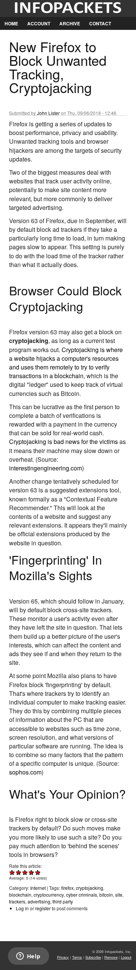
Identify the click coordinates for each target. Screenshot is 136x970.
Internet (38, 888)
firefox (67, 888)
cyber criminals (81, 894)
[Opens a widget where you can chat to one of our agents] (28, 956)
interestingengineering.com (45, 468)
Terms (77, 957)
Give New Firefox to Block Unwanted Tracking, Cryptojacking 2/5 (18, 872)
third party (63, 901)
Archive (69, 23)
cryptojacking (89, 888)
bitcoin (106, 894)
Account (38, 23)
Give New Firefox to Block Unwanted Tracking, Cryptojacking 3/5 (25, 872)
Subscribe (93, 957)
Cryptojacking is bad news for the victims (63, 441)
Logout (126, 957)
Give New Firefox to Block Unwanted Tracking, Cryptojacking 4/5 (31, 872)
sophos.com (25, 772)
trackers (17, 901)
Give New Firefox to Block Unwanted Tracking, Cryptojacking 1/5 (12, 872)
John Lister (48, 113)
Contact (100, 23)
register (43, 908)
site (118, 894)
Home (11, 23)
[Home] (68, 8)
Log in (22, 908)
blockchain (20, 894)
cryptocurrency (49, 894)
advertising (39, 901)
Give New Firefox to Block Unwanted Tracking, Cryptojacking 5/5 (38, 872)
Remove (110, 957)
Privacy (63, 957)
